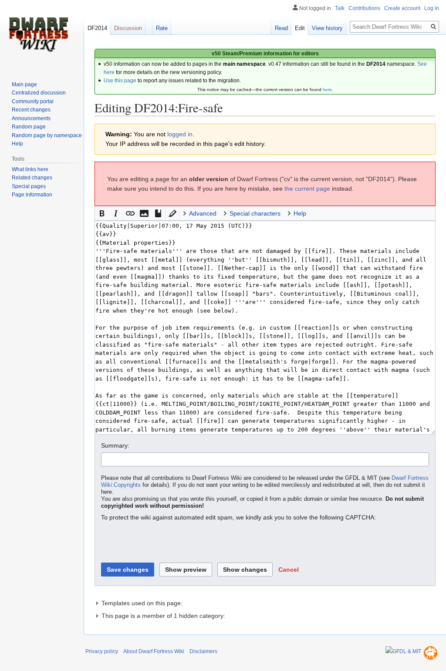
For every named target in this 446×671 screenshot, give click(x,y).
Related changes (32, 178)
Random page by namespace (47, 135)
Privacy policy (101, 651)
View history (327, 28)
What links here (30, 169)
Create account (402, 8)
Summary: (115, 445)
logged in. (180, 134)
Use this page (120, 80)
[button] (102, 213)
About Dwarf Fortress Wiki (153, 651)
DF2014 (97, 28)
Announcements (31, 118)
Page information (32, 195)
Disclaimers (203, 651)
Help (17, 144)
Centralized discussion (39, 93)
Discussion (128, 28)
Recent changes (31, 110)
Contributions (364, 8)
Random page (29, 127)
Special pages (29, 186)
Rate (162, 28)
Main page (24, 84)
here (327, 89)
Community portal (33, 101)
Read (281, 28)
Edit (300, 28)
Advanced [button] (202, 213)
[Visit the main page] (38, 35)
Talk (340, 8)
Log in (431, 8)
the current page (307, 188)
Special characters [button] (255, 213)
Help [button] (300, 213)
